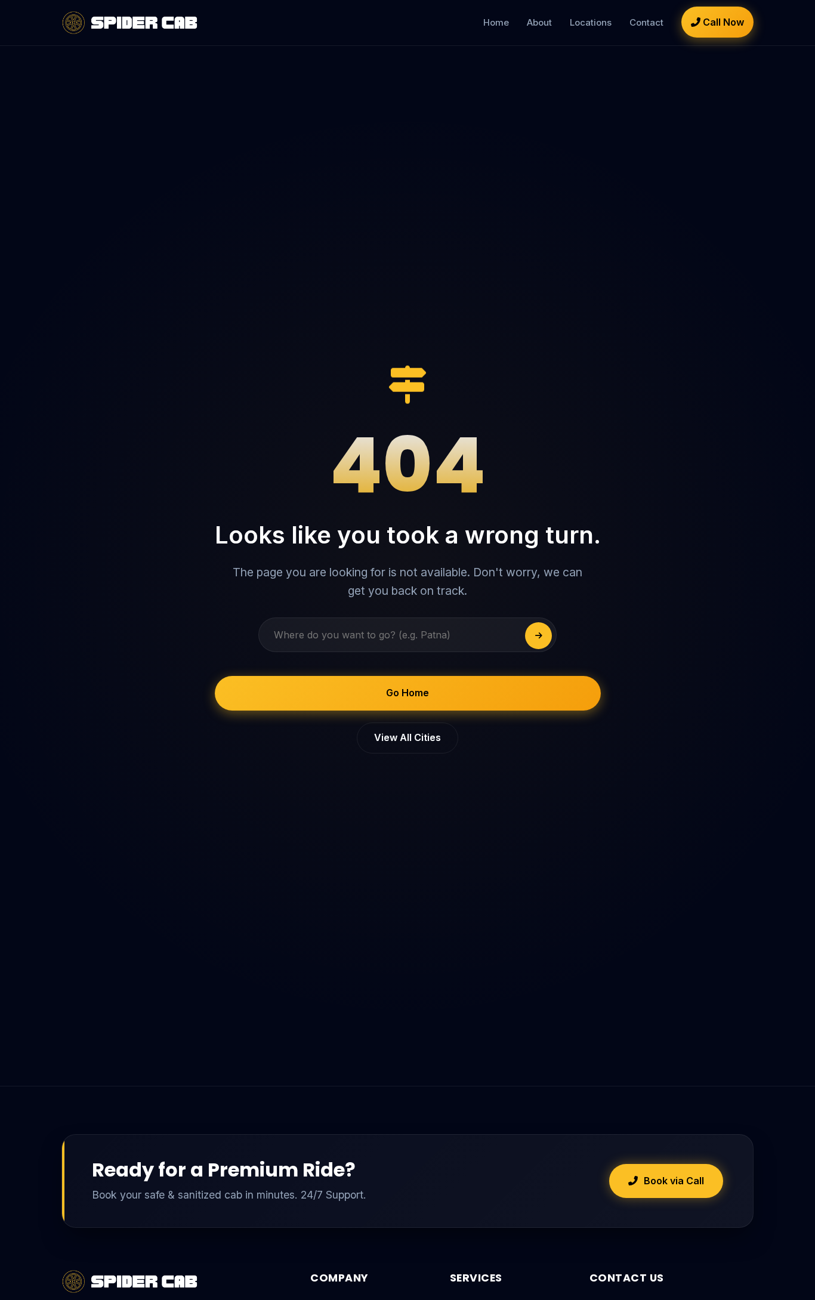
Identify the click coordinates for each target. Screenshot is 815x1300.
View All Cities (407, 737)
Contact (646, 22)
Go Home (407, 693)
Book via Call (674, 1181)
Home (496, 22)
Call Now (722, 22)
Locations (591, 22)
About (539, 22)
